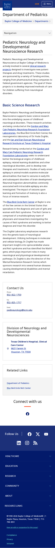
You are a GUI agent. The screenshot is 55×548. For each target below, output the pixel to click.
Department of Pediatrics (18, 383)
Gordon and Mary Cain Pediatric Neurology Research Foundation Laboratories (26, 129)
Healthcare (12, 456)
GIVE (37, 4)
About (9, 495)
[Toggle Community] (50, 486)
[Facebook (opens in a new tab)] (27, 414)
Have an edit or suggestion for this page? (22, 527)
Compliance (12, 535)
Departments (41, 21)
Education (11, 466)
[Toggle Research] (50, 476)
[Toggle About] (50, 496)
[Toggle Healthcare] (50, 456)
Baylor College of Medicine (18, 21)
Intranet (10, 543)
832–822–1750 (14, 294)
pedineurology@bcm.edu (19, 310)
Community (12, 485)
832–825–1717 (14, 302)
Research (10, 476)
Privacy (10, 539)
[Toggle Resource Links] (50, 506)
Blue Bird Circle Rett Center (20, 202)
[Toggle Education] (50, 466)
